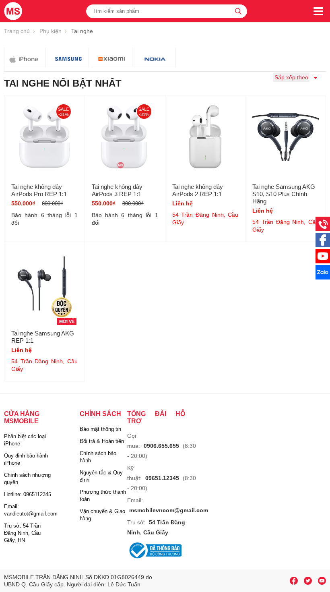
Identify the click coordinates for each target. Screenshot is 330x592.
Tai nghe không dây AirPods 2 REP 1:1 (197, 190)
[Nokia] (155, 57)
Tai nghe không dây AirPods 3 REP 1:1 (117, 190)
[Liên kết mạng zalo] (323, 277)
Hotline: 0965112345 (27, 494)
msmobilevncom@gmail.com (168, 510)
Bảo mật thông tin (100, 429)
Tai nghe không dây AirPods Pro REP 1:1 (39, 190)
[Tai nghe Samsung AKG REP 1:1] (44, 287)
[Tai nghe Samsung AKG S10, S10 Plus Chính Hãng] (285, 140)
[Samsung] (68, 57)
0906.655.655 (161, 446)
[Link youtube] (294, 581)
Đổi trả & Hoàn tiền (102, 441)
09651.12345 (162, 478)
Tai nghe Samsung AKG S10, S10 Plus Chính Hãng (283, 194)
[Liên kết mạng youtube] (323, 261)
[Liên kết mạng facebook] (323, 245)
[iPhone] (25, 57)
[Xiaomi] (111, 57)
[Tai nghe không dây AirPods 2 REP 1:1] (205, 140)
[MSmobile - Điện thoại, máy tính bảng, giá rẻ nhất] (13, 11)
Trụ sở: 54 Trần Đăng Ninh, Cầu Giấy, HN (22, 533)
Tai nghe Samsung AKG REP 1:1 (42, 337)
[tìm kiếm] (238, 11)
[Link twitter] (308, 581)
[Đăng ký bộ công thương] (154, 551)
